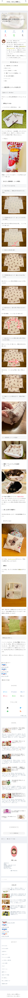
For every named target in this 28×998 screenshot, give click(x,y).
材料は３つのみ (7, 68)
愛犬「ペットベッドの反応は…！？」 (14, 73)
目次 (13, 62)
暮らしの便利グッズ (6, 980)
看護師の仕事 (4, 983)
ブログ (3, 966)
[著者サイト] (7, 707)
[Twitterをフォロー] (20, 707)
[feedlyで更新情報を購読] (7, 711)
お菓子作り (4, 951)
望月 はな (14, 860)
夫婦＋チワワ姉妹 (6, 680)
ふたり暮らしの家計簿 (6, 960)
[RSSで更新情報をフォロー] (20, 711)
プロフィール (4, 969)
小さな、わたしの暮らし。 (14, 1)
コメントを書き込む (14, 833)
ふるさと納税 (4, 963)
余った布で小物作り (10, 75)
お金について (4, 954)
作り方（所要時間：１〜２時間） (11, 70)
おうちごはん (4, 945)
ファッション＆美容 (6, 957)
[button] (25, 879)
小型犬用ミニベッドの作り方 (12, 65)
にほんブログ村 (4, 667)
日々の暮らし (4, 977)
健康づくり (4, 971)
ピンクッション (7, 78)
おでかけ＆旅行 (5, 948)
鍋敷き (6, 80)
